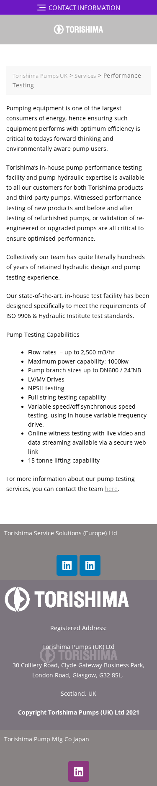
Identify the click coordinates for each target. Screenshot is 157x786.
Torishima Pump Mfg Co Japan (46, 739)
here (111, 489)
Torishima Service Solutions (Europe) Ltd (60, 533)
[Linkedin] (67, 565)
